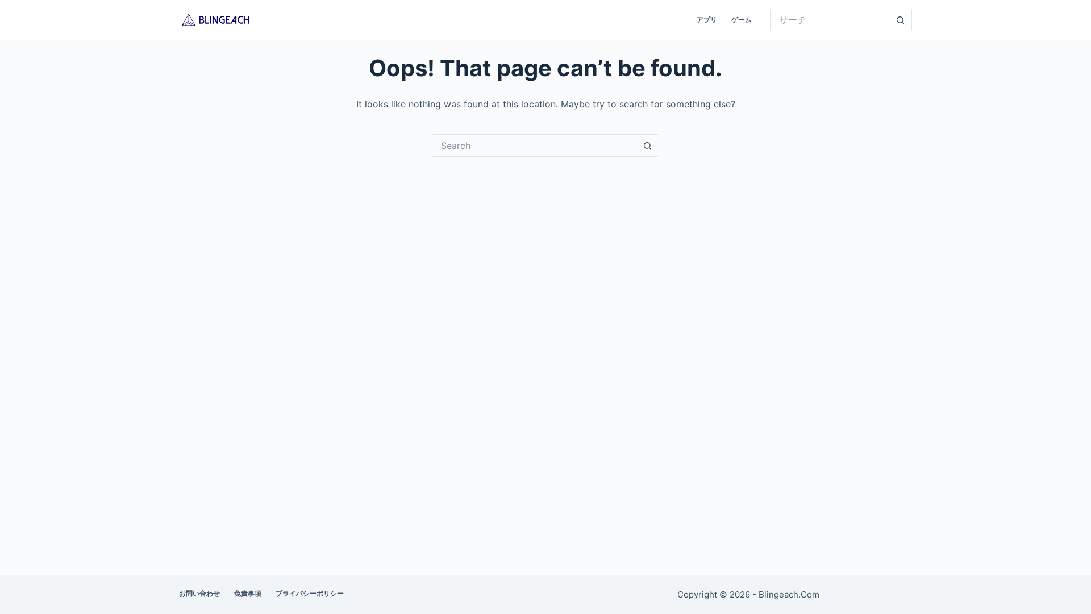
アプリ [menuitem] (707, 19)
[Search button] (900, 20)
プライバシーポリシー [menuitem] (310, 593)
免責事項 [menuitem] (247, 593)
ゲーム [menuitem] (741, 19)
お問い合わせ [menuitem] (199, 593)
